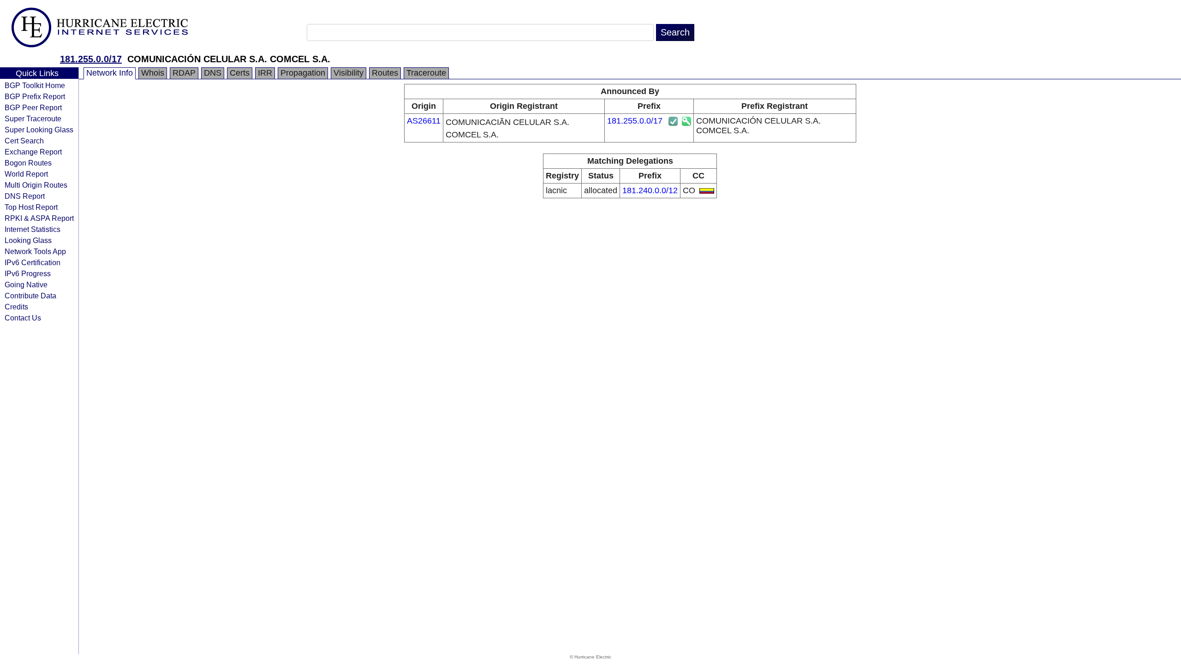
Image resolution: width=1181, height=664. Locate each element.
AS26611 (424, 120)
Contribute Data (30, 295)
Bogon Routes (28, 163)
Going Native (26, 284)
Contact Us (23, 318)
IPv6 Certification (32, 262)
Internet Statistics (32, 229)
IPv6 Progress (28, 273)
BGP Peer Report (33, 107)
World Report (26, 174)
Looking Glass (28, 240)
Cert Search (24, 140)
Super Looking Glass (39, 129)
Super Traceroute (33, 118)
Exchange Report (33, 152)
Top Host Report (31, 207)
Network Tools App (35, 251)
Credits (16, 306)
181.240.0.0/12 (650, 190)
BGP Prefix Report (35, 96)
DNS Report (25, 196)
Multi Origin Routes (36, 185)
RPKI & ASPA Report (39, 218)
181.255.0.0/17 (91, 59)
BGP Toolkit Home (35, 85)
